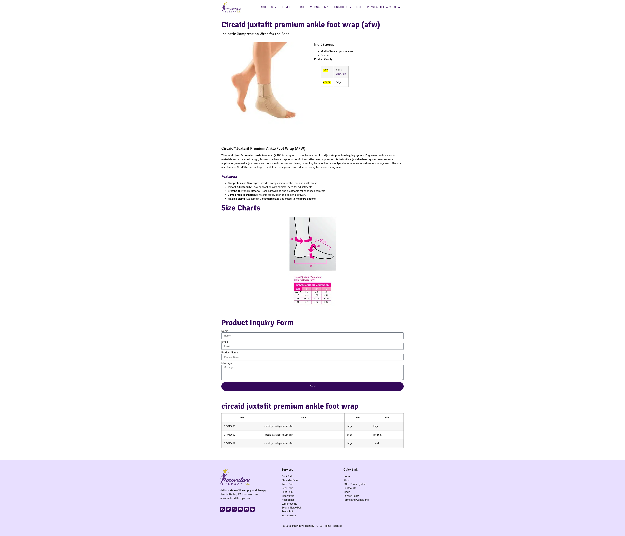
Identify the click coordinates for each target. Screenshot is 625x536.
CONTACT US (340, 7)
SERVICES (286, 7)
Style (303, 417)
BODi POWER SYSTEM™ (314, 7)
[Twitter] (228, 509)
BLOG (359, 7)
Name (224, 331)
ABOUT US (267, 7)
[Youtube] (240, 509)
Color (357, 417)
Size (387, 417)
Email (224, 342)
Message (226, 363)
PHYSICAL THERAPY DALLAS (384, 7)
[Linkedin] (246, 509)
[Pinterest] (252, 509)
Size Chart (341, 73)
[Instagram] (234, 509)
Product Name (229, 352)
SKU (241, 417)
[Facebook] (222, 509)
